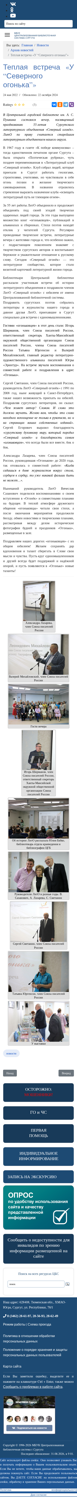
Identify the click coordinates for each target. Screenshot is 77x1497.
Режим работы (14, 1324)
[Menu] (7, 35)
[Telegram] (65, 104)
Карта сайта (12, 1366)
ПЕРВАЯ (38, 1132)
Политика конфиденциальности (38, 1490)
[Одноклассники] (59, 104)
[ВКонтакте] (54, 104)
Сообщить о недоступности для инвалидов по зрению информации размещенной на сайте (39, 1248)
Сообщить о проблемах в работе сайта (32, 1386)
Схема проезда (39, 1324)
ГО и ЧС (38, 1112)
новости (11, 1053)
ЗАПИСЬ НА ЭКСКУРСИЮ (32, 1176)
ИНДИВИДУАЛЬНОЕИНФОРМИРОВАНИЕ (38, 1155)
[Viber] (71, 104)
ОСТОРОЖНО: (38, 1091)
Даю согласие (39, 1495)
